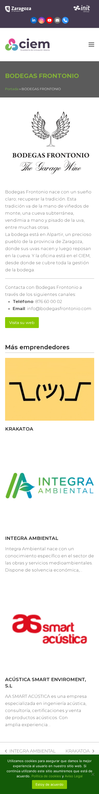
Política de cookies (46, 776)
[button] (91, 44)
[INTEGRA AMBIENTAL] (49, 485)
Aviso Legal (73, 776)
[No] (92, 774)
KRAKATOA (19, 429)
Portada (12, 89)
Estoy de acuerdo (49, 784)
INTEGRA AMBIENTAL (31, 538)
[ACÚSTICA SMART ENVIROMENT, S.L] (49, 626)
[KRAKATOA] (49, 389)
